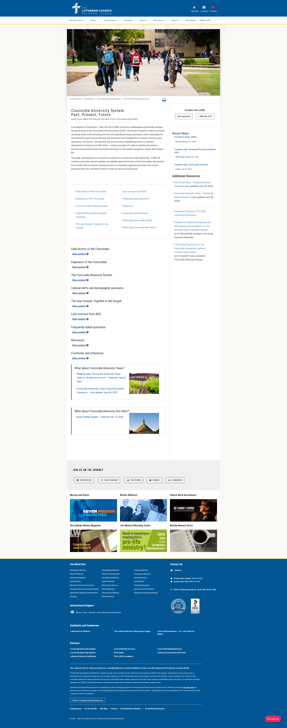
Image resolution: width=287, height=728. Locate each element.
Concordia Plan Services (124, 649)
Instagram (111, 480)
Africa (78, 612)
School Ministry (108, 589)
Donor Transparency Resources (88, 700)
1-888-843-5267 (205, 116)
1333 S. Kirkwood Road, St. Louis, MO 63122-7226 (194, 590)
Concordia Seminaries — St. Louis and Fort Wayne (175, 632)
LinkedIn (177, 480)
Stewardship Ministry (110, 593)
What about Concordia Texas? (138, 220)
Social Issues (110, 20)
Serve (142, 20)
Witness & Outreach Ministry (146, 593)
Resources (159, 20)
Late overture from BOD (134, 191)
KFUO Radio (119, 653)
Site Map (103, 709)
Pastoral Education (142, 585)
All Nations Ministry (78, 570)
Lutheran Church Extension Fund (171, 653)
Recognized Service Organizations (84, 589)
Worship (128, 20)
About (174, 20)
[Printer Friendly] (164, 101)
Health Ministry (108, 581)
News (93, 20)
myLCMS (195, 11)
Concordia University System (109, 99)
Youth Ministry (108, 596)
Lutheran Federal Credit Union (83, 656)
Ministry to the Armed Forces (82, 585)
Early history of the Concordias (91, 191)
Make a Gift (205, 20)
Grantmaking (75, 581)
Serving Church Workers (144, 589)
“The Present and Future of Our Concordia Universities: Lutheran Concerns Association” (190, 248)
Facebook (86, 480)
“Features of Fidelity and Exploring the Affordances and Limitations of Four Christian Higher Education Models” (192, 226)
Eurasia (92, 612)
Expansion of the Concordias (90, 198)
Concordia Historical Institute (83, 649)
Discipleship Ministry (110, 570)
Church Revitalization (111, 574)
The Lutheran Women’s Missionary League (132, 631)
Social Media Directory (154, 709)
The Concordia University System (92, 206)
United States (115, 612)
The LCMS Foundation (123, 656)
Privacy (114, 709)
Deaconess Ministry (142, 574)
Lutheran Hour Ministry (80, 631)
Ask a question (184, 116)
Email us (177, 570)
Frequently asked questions (136, 198)
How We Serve (76, 20)
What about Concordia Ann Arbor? (140, 227)
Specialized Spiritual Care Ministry (84, 593)
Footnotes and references (136, 213)
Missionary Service (110, 585)
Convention (190, 20)
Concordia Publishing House (169, 649)
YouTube (136, 480)
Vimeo (156, 480)
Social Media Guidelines (130, 709)
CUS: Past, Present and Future (136, 99)
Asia (85, 612)
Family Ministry (140, 578)
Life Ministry (139, 581)
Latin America (103, 612)
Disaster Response (78, 578)
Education (89, 99)
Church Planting (76, 574)
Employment (75, 709)
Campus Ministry (141, 570)
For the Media (90, 709)
